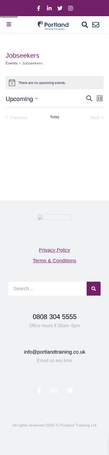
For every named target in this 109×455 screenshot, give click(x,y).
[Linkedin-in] (49, 8)
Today (54, 116)
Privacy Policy (54, 250)
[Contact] (95, 24)
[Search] (85, 24)
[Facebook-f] (38, 8)
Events (12, 63)
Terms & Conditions (54, 261)
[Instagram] (70, 8)
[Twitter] (59, 8)
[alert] (55, 82)
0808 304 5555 (55, 316)
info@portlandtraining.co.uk (54, 352)
